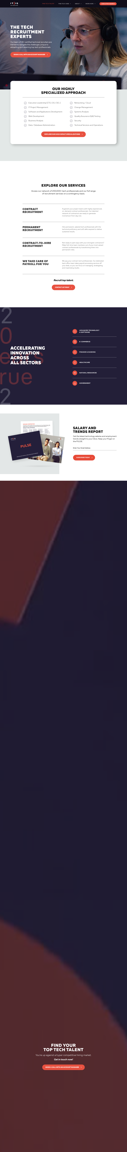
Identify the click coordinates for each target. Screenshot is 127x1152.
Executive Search (108, 3)
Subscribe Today (83, 457)
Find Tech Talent (48, 3)
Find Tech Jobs (63, 3)
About (77, 3)
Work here (90, 3)
